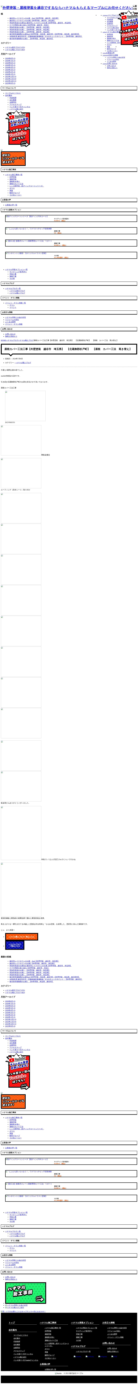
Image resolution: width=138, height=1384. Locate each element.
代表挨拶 (110, 19)
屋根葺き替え (111, 38)
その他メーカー (112, 51)
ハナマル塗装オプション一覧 (86, 1328)
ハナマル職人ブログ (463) (15, 50)
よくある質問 (111, 61)
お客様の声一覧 (50, 1369)
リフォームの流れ (113, 59)
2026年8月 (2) (10, 58)
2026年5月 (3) (10, 65)
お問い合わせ (111, 66)
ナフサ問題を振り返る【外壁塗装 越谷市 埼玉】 (29, 25)
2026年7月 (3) (10, 61)
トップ (12, 1322)
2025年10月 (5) (10, 81)
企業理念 (110, 23)
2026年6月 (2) (10, 63)
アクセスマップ (112, 26)
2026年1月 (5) (10, 74)
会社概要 (110, 21)
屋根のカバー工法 (113, 40)
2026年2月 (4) (10, 72)
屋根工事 (12, 276)
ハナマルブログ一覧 (83, 1351)
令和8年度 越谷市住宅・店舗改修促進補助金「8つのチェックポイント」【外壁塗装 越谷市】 (45, 36)
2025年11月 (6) (10, 79)
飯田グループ (111, 49)
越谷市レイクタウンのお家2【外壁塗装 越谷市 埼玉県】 (32, 20)
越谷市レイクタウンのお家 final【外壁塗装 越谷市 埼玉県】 (34, 18)
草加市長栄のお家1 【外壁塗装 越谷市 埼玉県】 (29, 32)
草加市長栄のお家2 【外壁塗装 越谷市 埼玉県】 (29, 30)
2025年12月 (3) (10, 76)
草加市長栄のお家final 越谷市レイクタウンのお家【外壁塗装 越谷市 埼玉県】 (40, 23)
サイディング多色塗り (18, 272)
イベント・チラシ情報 (115, 1337)
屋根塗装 (110, 36)
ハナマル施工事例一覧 (53, 1328)
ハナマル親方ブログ (17, 291)
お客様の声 (45, 1364)
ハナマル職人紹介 (113, 28)
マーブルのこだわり (20, 1335)
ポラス (109, 44)
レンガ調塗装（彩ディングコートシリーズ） (26, 186)
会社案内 (8, 95)
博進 (108, 47)
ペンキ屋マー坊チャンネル (19, 107)
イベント (12, 307)
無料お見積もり (112, 68)
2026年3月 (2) (10, 70)
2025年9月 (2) (10, 83)
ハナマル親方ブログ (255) (15, 47)
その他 (12, 279)
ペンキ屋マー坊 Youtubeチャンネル (25, 1360)
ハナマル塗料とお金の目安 (116, 57)
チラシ (12, 305)
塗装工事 (12, 274)
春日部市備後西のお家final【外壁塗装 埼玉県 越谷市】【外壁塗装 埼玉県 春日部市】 (44, 34)
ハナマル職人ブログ (17, 293)
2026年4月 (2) (10, 67)
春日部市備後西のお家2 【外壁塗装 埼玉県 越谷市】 (31, 39)
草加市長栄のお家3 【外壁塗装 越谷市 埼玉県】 (29, 27)
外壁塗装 (110, 34)
